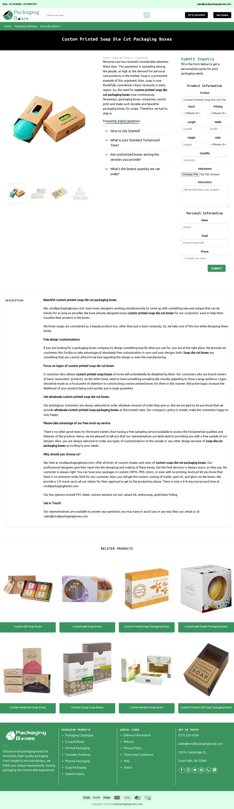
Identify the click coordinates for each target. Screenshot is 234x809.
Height (191, 137)
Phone (205, 251)
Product (205, 92)
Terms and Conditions (138, 754)
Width (218, 122)
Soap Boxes (141, 57)
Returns (129, 741)
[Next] (83, 119)
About (128, 767)
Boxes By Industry (50, 26)
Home (8, 26)
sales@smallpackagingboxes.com (200, 743)
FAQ (126, 761)
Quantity (205, 153)
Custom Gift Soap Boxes (28, 626)
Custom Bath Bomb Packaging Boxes (206, 626)
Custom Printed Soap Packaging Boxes (146, 626)
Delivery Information (137, 735)
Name (204, 220)
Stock (191, 106)
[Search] (147, 15)
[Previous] (14, 119)
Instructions (205, 182)
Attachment (205, 168)
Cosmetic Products (77, 754)
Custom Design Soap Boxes (87, 707)
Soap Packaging (75, 767)
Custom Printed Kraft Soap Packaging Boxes (206, 707)
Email (205, 235)
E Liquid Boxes (75, 741)
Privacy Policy (133, 748)
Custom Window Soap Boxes (146, 707)
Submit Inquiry (74, 773)
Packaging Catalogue (25, 26)
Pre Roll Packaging (77, 748)
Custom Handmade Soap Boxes (28, 707)
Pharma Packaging (77, 761)
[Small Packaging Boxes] (21, 15)
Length (191, 122)
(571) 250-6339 (188, 735)
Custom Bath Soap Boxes (87, 626)
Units (218, 137)
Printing (217, 106)
